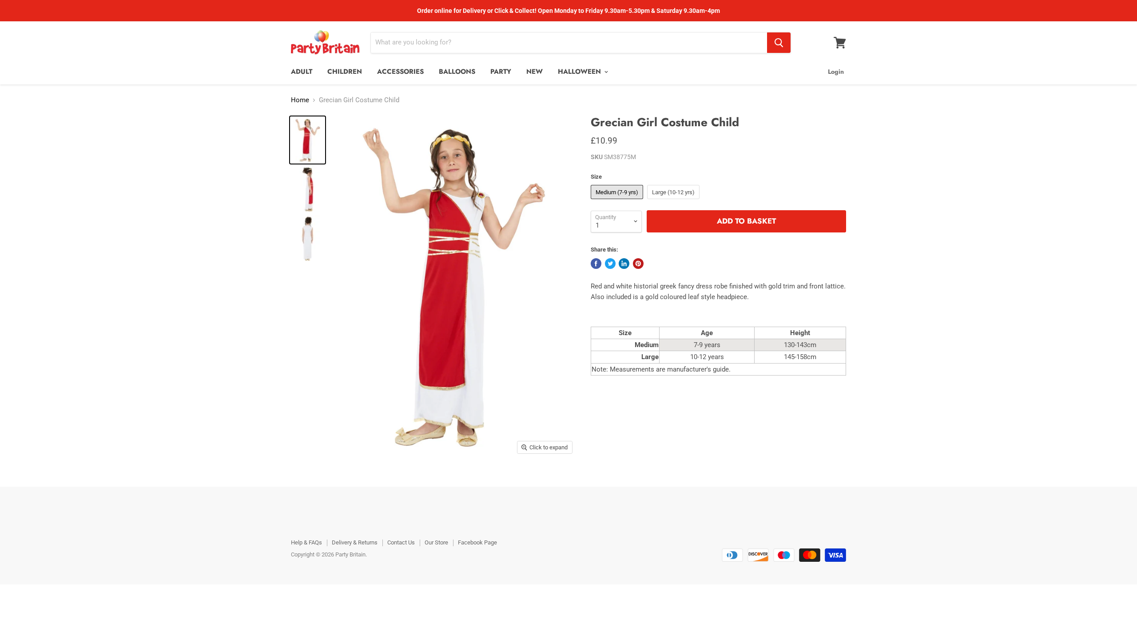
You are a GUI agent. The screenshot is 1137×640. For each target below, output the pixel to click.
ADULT (301, 71)
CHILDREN (344, 71)
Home (300, 100)
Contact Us (401, 542)
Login (836, 71)
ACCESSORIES (400, 71)
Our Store (436, 542)
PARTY (500, 71)
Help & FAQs (306, 542)
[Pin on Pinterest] (638, 263)
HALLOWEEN (580, 71)
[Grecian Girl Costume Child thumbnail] (307, 140)
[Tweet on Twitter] (610, 263)
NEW (534, 71)
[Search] (779, 42)
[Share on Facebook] (596, 263)
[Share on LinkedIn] (624, 263)
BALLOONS (457, 71)
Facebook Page (477, 542)
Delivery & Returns (355, 542)
